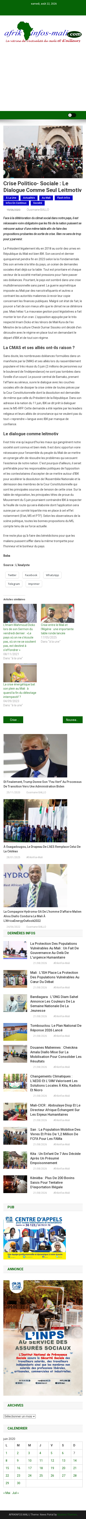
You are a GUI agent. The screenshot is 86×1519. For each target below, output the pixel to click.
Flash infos (63, 197)
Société (37, 203)
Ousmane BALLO (38, 209)
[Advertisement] (43, 82)
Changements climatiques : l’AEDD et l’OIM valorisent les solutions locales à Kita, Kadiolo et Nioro (55, 1083)
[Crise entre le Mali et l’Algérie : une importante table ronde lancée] (57, 613)
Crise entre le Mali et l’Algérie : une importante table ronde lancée (57, 629)
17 (30, 1468)
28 (75, 1475)
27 (63, 1475)
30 (18, 1483)
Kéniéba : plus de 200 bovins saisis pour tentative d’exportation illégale (52, 1182)
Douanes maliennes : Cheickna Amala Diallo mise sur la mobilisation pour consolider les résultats (56, 1054)
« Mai (6, 1493)
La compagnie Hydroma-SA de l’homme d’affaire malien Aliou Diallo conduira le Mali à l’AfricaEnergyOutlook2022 (42, 916)
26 (52, 1475)
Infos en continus (16, 203)
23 (18, 1475)
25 (41, 1475)
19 (52, 1468)
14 (75, 1460)
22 (7, 1475)
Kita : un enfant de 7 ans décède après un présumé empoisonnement (55, 1158)
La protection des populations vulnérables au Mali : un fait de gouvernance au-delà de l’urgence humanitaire (54, 950)
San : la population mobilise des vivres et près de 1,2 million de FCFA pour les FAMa (55, 1134)
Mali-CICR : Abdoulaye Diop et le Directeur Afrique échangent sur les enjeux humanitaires (55, 1110)
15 (7, 1468)
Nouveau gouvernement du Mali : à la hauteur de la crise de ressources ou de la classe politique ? (74, 720)
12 (52, 1460)
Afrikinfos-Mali (34, 857)
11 (41, 1460)
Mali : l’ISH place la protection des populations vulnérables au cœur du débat (54, 977)
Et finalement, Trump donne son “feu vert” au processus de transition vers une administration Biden (43, 784)
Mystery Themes (67, 1514)
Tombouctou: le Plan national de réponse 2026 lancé (55, 1028)
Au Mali (46, 197)
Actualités (29, 197)
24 (30, 1475)
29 (7, 1483)
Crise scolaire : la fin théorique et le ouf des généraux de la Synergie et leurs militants (16, 720)
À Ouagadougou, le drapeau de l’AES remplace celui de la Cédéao (42, 849)
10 (30, 1460)
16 (18, 1468)
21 (75, 1468)
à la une (11, 197)
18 (41, 1468)
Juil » (15, 1493)
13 (63, 1460)
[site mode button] (72, 115)
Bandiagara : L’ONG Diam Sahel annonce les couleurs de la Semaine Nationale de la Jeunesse (54, 1004)
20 (63, 1468)
